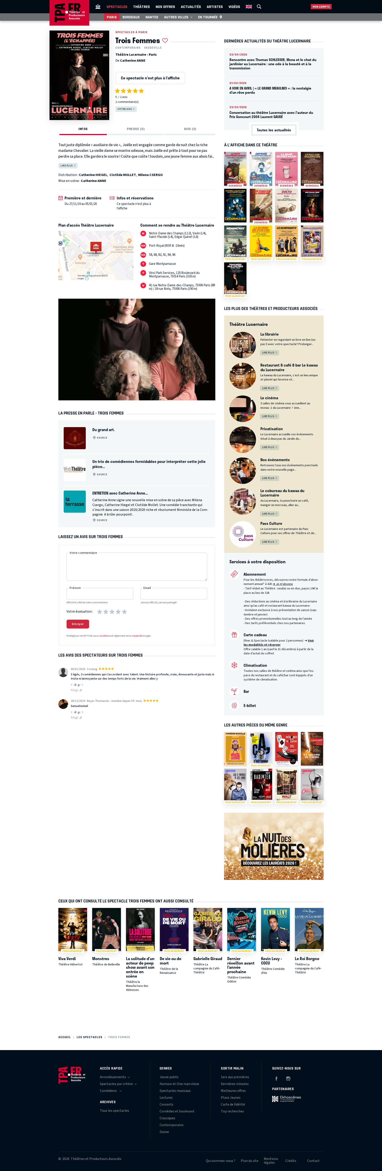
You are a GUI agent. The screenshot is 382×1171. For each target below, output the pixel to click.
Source (101, 437)
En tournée (208, 17)
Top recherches (232, 1111)
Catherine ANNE (132, 60)
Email (147, 588)
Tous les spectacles (114, 1110)
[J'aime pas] (79, 685)
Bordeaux (131, 17)
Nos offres (165, 6)
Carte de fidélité (233, 1104)
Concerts (166, 1104)
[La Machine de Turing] (312, 749)
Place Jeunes (231, 1097)
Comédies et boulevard (177, 1111)
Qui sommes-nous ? (220, 1160)
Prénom (75, 588)
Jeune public (169, 1077)
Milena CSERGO (150, 174)
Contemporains (128, 47)
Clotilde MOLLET (122, 174)
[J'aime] (74, 684)
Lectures (166, 1097)
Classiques (167, 1118)
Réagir (75, 690)
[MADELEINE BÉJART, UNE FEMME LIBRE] (312, 205)
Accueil (64, 1037)
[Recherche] (259, 6)
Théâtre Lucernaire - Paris (136, 54)
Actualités (191, 6)
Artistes (215, 6)
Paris (112, 17)
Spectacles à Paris (131, 32)
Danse (164, 1131)
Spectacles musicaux (175, 1090)
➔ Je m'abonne (283, 584)
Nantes (151, 17)
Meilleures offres (233, 1090)
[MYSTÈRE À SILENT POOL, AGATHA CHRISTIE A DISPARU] (235, 205)
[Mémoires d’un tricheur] (286, 749)
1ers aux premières (235, 1077)
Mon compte (321, 6)
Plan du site (249, 1160)
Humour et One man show (179, 1083)
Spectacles (117, 6)
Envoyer (78, 624)
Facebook (276, 1078)
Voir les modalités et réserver (279, 642)
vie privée (137, 636)
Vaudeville (153, 47)
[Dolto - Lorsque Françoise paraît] (286, 205)
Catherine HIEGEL (93, 174)
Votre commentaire (83, 553)
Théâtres (141, 6)
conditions (105, 636)
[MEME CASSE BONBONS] (235, 749)
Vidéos (234, 6)
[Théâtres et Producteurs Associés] (98, 7)
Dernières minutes (235, 1083)
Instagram (288, 1078)
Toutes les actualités (274, 130)
